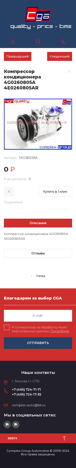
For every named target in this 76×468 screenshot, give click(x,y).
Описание (38, 223)
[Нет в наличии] (9, 191)
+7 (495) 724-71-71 (26, 389)
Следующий (60, 56)
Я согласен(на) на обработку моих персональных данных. (40, 329)
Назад (40, 276)
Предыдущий (17, 56)
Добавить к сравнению (69, 71)
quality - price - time (41, 26)
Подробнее (59, 331)
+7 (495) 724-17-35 (26, 394)
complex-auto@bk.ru (28, 405)
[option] (38, 124)
